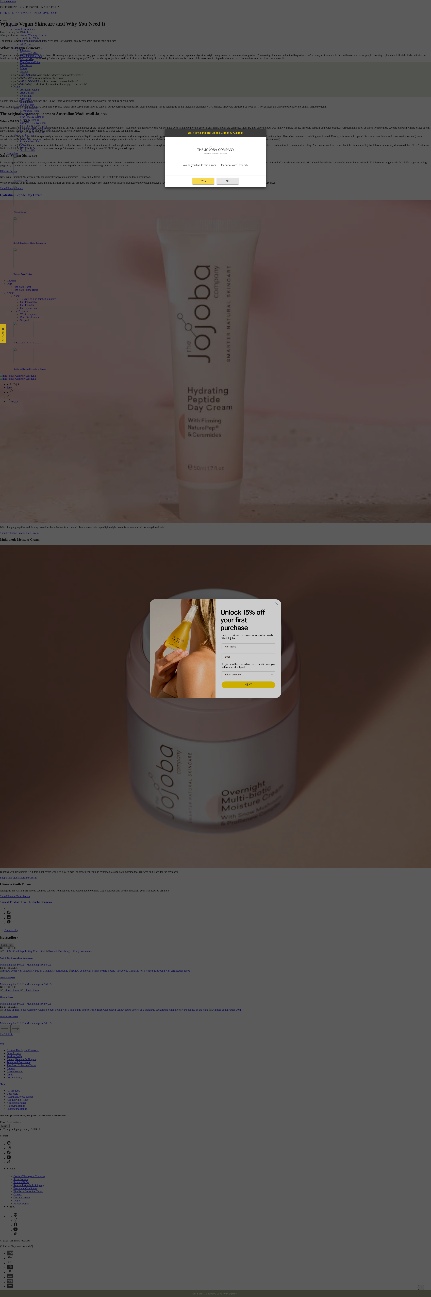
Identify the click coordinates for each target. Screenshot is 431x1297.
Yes (203, 181)
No (227, 181)
